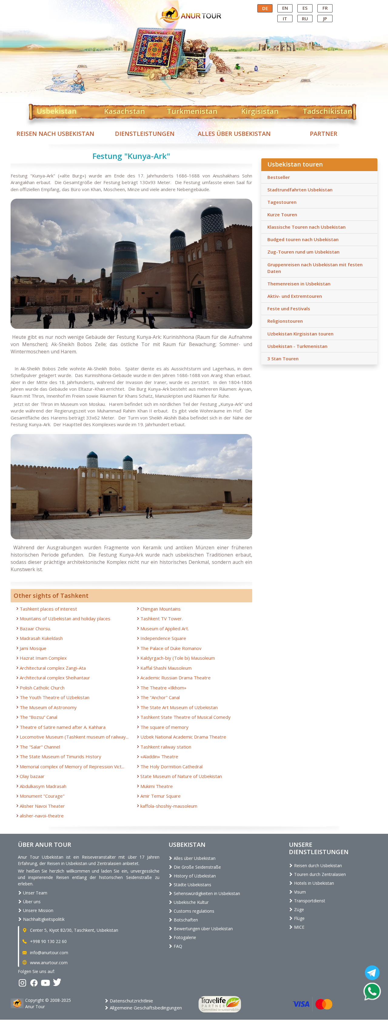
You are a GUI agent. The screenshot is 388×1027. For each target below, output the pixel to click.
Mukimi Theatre (156, 786)
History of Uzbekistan (194, 876)
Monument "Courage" (42, 796)
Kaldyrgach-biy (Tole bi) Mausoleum (177, 658)
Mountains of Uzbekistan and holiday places (65, 618)
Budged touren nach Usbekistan (303, 239)
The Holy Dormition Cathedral (171, 766)
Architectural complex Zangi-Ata (53, 668)
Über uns (31, 901)
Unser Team (34, 893)
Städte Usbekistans (191, 884)
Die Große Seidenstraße (196, 867)
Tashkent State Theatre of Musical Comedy (185, 717)
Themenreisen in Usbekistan (298, 284)
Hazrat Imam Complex (43, 658)
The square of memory (164, 727)
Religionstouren (285, 321)
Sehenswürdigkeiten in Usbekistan (206, 893)
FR (325, 8)
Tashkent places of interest (48, 609)
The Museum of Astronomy (48, 707)
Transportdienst (309, 901)
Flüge (299, 918)
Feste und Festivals (288, 308)
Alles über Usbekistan (234, 134)
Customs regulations (193, 911)
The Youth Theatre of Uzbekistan (54, 697)
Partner (323, 134)
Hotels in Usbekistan (313, 883)
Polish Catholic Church (42, 688)
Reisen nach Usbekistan (55, 134)
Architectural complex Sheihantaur (55, 678)
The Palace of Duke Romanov (171, 648)
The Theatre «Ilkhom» (163, 688)
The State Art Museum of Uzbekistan (179, 707)
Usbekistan (57, 110)
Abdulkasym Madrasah (43, 786)
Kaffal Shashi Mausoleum (166, 668)
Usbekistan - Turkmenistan (297, 346)
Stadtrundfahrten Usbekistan (300, 190)
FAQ (177, 946)
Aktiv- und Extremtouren (294, 296)
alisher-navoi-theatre (42, 816)
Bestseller (278, 177)
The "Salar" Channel (40, 747)
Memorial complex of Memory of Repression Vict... (72, 766)
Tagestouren (281, 202)
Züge (298, 909)
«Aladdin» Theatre (159, 756)
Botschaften (185, 920)
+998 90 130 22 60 (48, 941)
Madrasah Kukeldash (41, 638)
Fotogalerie (184, 937)
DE (265, 8)
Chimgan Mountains (160, 609)
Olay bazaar (32, 776)
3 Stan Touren (283, 358)
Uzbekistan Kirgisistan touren (300, 334)
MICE (298, 927)
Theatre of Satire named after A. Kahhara (62, 727)
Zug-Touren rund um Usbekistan (303, 252)
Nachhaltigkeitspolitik (43, 919)
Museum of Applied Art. (164, 628)
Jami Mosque (33, 648)
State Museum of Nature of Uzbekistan (181, 776)
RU (305, 18)
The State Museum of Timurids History (60, 756)
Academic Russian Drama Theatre (175, 678)
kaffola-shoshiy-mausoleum (168, 806)
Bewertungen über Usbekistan (202, 928)
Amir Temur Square (160, 796)
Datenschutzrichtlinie (131, 1001)
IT (285, 18)
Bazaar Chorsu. (35, 628)
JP (325, 18)
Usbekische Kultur (190, 902)
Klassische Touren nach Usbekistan (306, 227)
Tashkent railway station (165, 747)
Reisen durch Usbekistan (317, 865)
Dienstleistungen (145, 134)
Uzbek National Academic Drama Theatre (183, 737)
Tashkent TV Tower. (161, 618)
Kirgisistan (260, 110)
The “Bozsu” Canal (38, 717)
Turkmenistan (192, 110)
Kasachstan (124, 110)
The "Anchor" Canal (160, 697)
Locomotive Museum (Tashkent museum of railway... (74, 737)
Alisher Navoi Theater (42, 806)
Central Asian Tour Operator (193, 5)
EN (285, 8)
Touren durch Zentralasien (319, 874)
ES (305, 8)
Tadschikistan (327, 110)
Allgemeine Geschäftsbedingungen (145, 1008)
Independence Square (163, 638)
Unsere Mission (37, 910)
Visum (299, 892)
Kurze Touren (282, 214)
